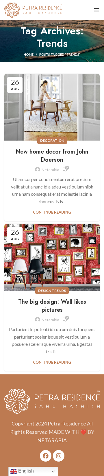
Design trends (52, 290)
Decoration (52, 140)
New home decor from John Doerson (52, 156)
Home (29, 54)
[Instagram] (58, 456)
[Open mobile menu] (97, 10)
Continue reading (52, 212)
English (25, 470)
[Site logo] (33, 9)
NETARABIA (52, 440)
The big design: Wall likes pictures (52, 306)
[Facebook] (45, 456)
